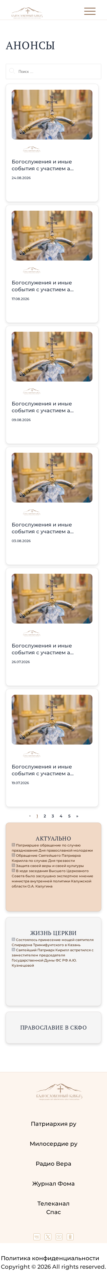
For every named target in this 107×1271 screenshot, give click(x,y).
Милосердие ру (53, 1143)
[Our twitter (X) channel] (49, 1238)
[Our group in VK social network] (37, 1238)
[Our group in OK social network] (70, 1238)
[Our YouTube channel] (60, 1238)
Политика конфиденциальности (50, 1258)
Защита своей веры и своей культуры (49, 866)
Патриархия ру (53, 1123)
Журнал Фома (53, 1183)
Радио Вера (53, 1163)
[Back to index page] (27, 17)
